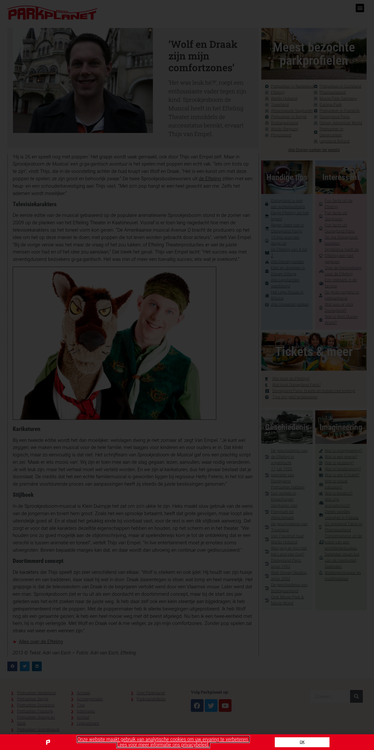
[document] (187, 375)
